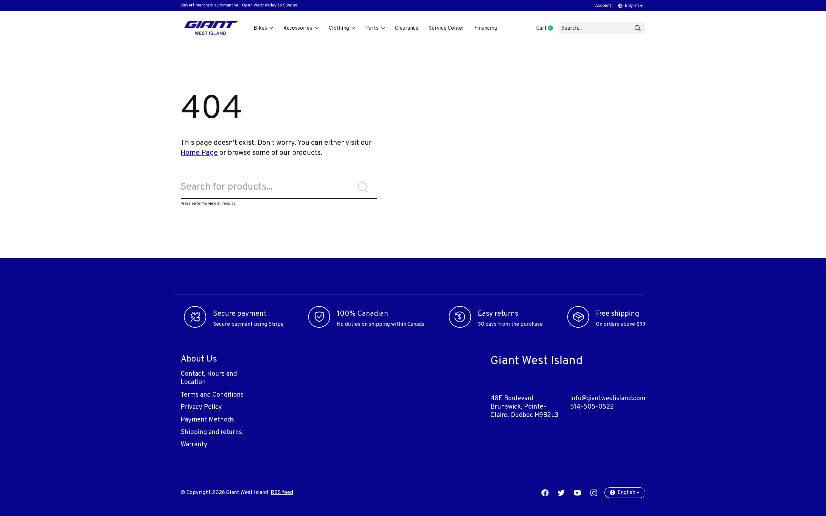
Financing (485, 28)
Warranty (194, 445)
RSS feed (282, 492)
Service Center (446, 28)
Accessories (297, 28)
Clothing (339, 28)
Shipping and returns (211, 432)
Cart (547, 28)
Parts (371, 28)
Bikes (260, 28)
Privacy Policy (201, 407)
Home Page (199, 153)
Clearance (406, 28)
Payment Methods (207, 420)
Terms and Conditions (212, 395)
